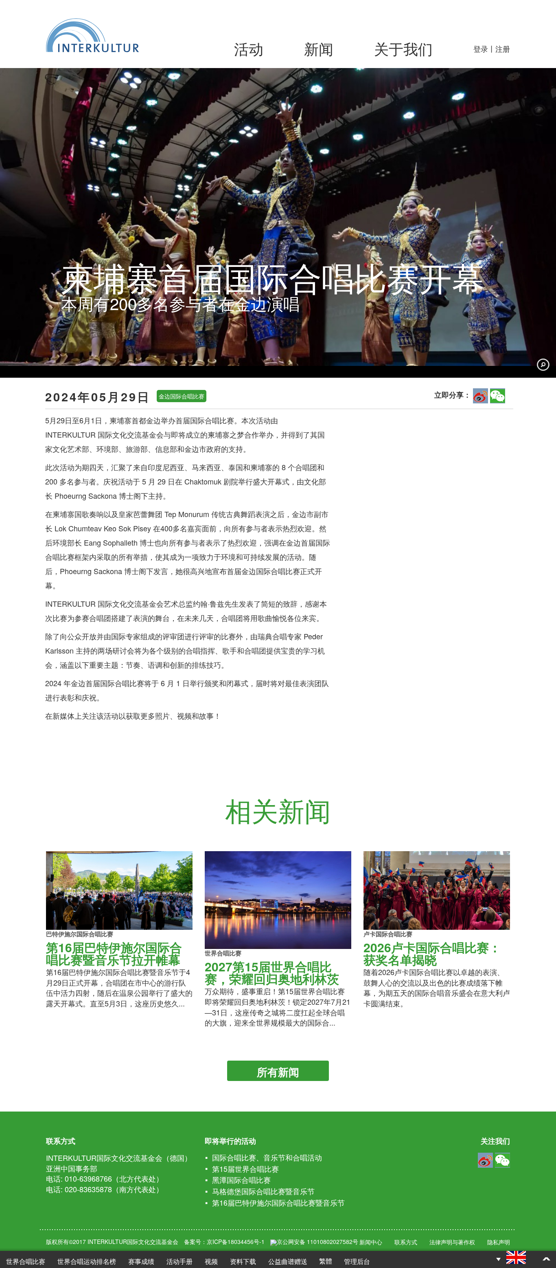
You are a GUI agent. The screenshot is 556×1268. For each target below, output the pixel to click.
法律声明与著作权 (452, 1242)
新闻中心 (370, 1242)
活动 (248, 48)
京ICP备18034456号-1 (236, 1241)
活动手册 (179, 1261)
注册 (502, 48)
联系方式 (405, 1242)
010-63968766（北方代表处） (114, 1178)
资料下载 (243, 1261)
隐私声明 (498, 1242)
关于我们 (403, 48)
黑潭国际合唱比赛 (241, 1179)
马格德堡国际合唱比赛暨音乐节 (263, 1191)
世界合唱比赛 (25, 1261)
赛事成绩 (141, 1261)
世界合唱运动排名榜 (86, 1261)
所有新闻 (278, 1071)
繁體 (325, 1261)
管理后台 (357, 1261)
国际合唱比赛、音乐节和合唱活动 (267, 1157)
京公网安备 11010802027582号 (317, 1241)
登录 (480, 48)
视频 (211, 1261)
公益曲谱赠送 (287, 1261)
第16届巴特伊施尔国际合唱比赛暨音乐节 (278, 1202)
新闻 (318, 48)
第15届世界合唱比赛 (245, 1168)
